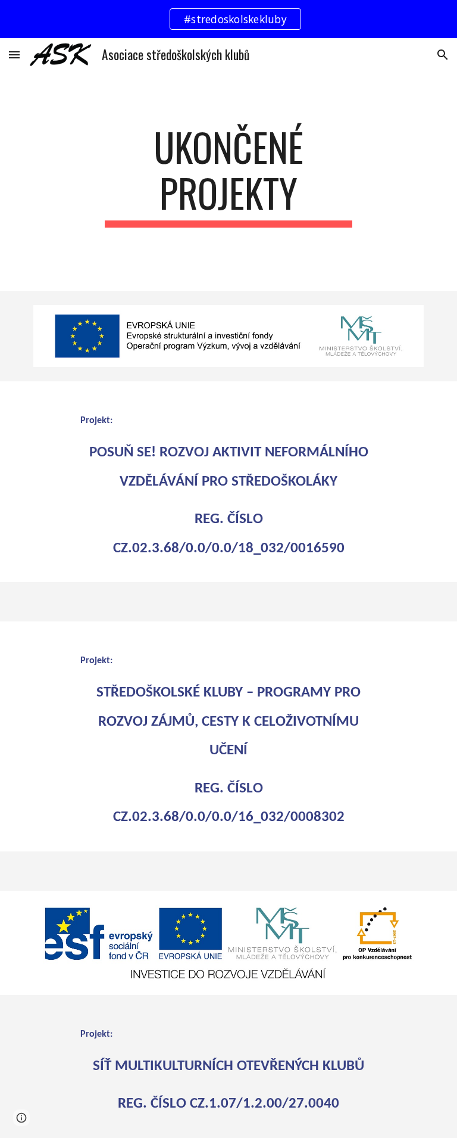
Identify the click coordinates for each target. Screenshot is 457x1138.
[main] (228, 181)
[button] (14, 54)
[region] (228, 19)
